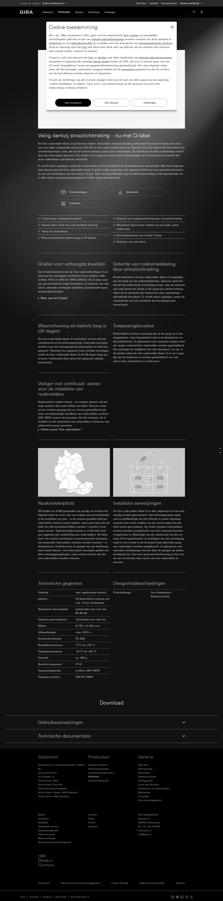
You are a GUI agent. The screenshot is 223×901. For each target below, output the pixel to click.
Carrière (153, 3)
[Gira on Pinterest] (191, 896)
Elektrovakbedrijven (53, 3)
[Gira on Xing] (187, 896)
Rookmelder (61, 897)
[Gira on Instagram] (173, 896)
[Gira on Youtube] (177, 896)
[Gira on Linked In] (182, 896)
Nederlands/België (190, 3)
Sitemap (180, 883)
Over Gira (141, 3)
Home (23, 897)
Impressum (44, 883)
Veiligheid (47, 897)
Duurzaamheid (169, 3)
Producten (34, 897)
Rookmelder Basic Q (80, 897)
